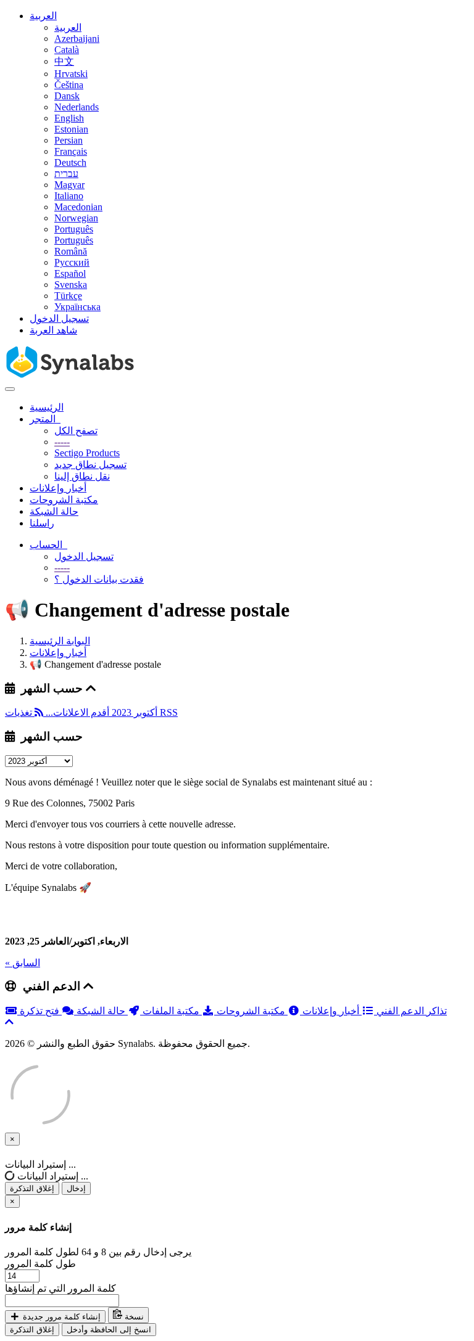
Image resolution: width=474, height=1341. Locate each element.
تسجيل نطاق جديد (90, 464)
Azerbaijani (76, 38)
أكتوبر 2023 (133, 712)
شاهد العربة (53, 330)
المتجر (45, 419)
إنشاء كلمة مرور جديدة (60, 1316)
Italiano (68, 196)
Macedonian (78, 207)
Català (66, 49)
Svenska (70, 284)
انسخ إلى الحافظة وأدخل (109, 1329)
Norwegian (76, 218)
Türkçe (68, 295)
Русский (71, 262)
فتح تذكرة (41, 1011)
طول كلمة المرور (40, 1263)
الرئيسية (47, 407)
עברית (66, 173)
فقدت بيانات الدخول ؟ (99, 579)
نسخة (133, 1316)
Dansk (67, 96)
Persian (68, 140)
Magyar (69, 184)
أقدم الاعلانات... (76, 712)
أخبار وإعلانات (58, 488)
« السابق (22, 963)
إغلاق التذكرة (32, 1188)
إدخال (76, 1188)
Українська (77, 306)
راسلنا (42, 523)
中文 (64, 61)
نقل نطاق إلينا (82, 476)
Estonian (71, 129)
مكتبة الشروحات (64, 499)
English (69, 118)
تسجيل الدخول (59, 318)
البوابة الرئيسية (60, 641)
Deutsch (70, 162)
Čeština (68, 85)
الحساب (48, 544)
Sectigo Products (87, 453)
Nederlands (76, 107)
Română (70, 251)
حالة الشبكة (54, 511)
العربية (43, 15)
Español (70, 273)
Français (70, 151)
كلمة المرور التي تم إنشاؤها (60, 1288)
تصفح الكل (76, 430)
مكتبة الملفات (171, 1011)
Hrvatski (71, 73)
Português (73, 229)
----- (62, 442)
